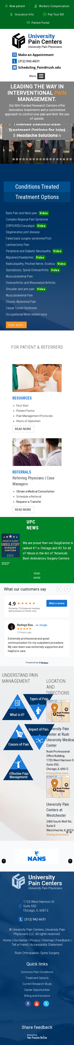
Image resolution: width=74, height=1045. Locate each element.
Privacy (35, 940)
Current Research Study (37, 983)
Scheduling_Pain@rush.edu (39, 67)
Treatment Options (37, 978)
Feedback (63, 940)
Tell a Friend (20, 945)
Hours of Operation (28, 421)
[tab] (37, 187)
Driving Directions (57, 773)
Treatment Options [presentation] (37, 196)
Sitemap (48, 940)
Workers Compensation (54, 6)
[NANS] (37, 856)
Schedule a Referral (28, 496)
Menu (32, 76)
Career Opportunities (37, 989)
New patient (17, 6)
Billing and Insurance (37, 995)
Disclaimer (20, 940)
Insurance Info (24, 14)
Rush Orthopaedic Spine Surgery (37, 953)
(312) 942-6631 (29, 61)
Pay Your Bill (56, 14)
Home (7, 940)
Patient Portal (41, 22)
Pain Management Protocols (34, 415)
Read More (15, 325)
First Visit (22, 405)
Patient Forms (25, 410)
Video (44, 213)
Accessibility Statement (46, 945)
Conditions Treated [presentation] (37, 186)
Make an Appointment (36, 55)
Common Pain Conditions (37, 972)
